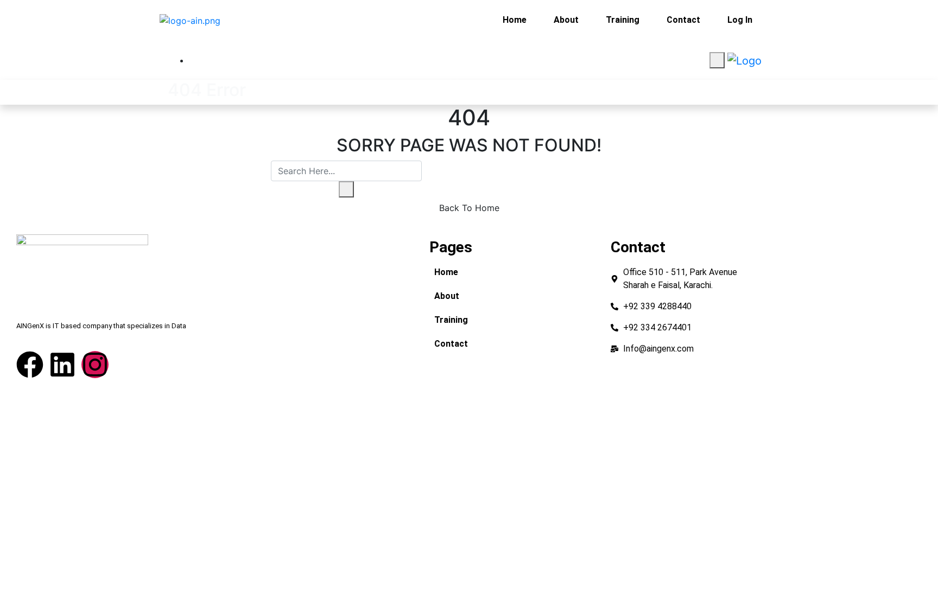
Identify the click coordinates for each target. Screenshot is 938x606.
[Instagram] (95, 364)
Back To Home (469, 207)
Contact (683, 20)
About (566, 20)
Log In (739, 20)
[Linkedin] (62, 364)
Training (622, 20)
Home (515, 20)
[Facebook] (29, 364)
